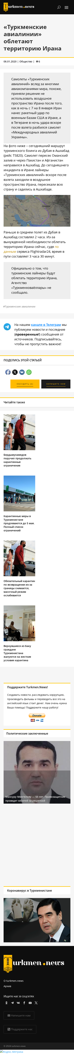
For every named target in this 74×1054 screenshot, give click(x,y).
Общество (25, 61)
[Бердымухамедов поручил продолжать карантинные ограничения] (19, 449)
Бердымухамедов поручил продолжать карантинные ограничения (17, 460)
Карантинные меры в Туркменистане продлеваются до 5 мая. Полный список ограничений (19, 523)
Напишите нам (21, 1015)
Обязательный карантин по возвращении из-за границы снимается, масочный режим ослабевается (19, 588)
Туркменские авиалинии (20, 306)
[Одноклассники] (6, 1002)
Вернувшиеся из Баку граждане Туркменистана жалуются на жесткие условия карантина (17, 653)
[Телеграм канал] (12, 1002)
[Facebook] (23, 1002)
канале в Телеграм (46, 324)
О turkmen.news (14, 980)
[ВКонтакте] (17, 1002)
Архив (7, 986)
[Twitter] (35, 1002)
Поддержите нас (22, 1029)
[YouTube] (29, 1002)
